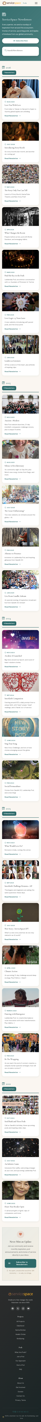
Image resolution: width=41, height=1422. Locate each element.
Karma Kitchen (20, 1330)
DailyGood (20, 1326)
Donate (20, 1392)
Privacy (17, 1400)
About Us (20, 1383)
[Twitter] (18, 1308)
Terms (23, 1400)
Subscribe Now (22, 41)
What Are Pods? (20, 1352)
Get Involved (20, 1387)
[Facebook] (13, 1308)
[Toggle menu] (36, 3)
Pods (25, 3)
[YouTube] (28, 1308)
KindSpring (20, 1339)
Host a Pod (20, 1365)
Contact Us (21, 1396)
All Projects (21, 1321)
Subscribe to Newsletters (22, 1263)
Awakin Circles (21, 1334)
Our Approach (21, 1361)
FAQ (20, 1369)
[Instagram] (23, 1308)
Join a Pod (20, 1357)
